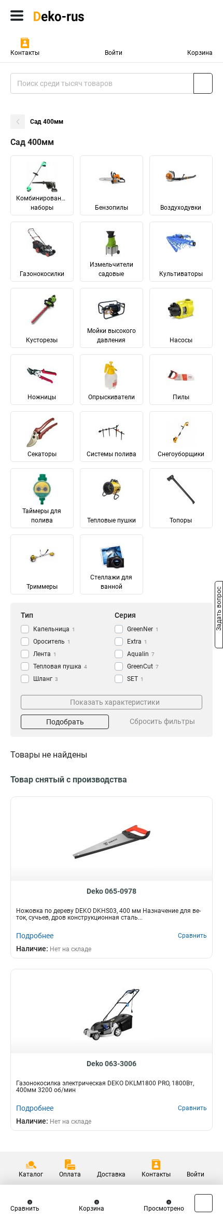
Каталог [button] (31, 1174)
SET (135, 678)
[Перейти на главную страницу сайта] (78, 15)
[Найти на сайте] (203, 83)
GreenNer (143, 629)
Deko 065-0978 (111, 891)
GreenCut (143, 666)
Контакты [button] (24, 52)
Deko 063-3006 (111, 1063)
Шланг (45, 678)
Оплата (70, 1174)
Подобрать (65, 722)
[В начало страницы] (203, 1203)
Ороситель (52, 641)
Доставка (111, 1174)
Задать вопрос (218, 610)
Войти (113, 52)
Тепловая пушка (60, 666)
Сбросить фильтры (162, 721)
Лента (45, 654)
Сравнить (24, 1208)
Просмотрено (164, 1208)
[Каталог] (16, 15)
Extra (137, 641)
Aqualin (141, 654)
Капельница (54, 629)
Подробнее (34, 936)
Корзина (200, 52)
